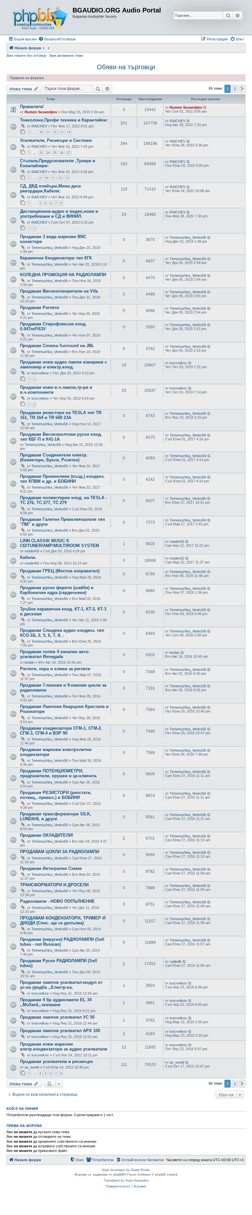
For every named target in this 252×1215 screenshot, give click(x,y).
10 (41, 132)
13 (61, 132)
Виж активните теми (66, 55)
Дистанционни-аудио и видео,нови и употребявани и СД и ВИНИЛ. (59, 214)
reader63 (32, 551)
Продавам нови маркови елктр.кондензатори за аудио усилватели (63, 1046)
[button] (242, 89)
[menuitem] (56, 39)
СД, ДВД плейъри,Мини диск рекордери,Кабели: (50, 188)
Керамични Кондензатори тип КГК (56, 257)
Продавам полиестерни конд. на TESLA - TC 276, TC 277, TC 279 (63, 500)
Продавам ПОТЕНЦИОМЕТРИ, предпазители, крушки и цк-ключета (58, 773)
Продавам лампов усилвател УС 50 (57, 1017)
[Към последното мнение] (205, 107)
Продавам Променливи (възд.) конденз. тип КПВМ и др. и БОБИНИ (62, 479)
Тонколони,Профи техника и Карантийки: (64, 120)
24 (48, 152)
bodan (29, 662)
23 (41, 152)
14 (68, 132)
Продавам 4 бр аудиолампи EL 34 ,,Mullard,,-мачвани (56, 1002)
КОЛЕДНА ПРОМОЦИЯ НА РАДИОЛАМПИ (63, 274)
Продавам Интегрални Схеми (51, 868)
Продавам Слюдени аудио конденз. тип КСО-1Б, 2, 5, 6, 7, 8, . (62, 633)
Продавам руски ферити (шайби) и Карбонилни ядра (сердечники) (57, 590)
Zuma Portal (140, 1170)
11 (48, 132)
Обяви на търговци (126, 67)
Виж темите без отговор (26, 55)
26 (61, 152)
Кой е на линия (22, 1109)
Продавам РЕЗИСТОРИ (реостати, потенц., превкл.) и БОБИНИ (56, 795)
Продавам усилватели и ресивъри (56, 1061)
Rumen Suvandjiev (41, 112)
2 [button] (235, 89)
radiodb (175, 961)
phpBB (118, 1174)
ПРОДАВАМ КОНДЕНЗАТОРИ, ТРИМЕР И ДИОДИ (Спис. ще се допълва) (62, 920)
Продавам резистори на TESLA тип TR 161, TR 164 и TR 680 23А (60, 415)
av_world (32, 1067)
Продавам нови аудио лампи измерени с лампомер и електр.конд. (63, 364)
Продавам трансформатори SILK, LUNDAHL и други (55, 816)
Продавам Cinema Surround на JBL (57, 345)
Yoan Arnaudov (137, 1180)
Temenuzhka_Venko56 (50, 248)
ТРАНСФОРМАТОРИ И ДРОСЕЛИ (54, 884)
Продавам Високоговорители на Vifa (59, 291)
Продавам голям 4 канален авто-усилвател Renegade (55, 654)
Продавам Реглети (39, 307)
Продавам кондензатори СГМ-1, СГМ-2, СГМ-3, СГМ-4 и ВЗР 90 (61, 731)
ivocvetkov (40, 373)
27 (68, 152)
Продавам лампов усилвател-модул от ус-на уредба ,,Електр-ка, (61, 985)
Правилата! (32, 106)
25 (54, 152)
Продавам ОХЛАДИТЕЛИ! (46, 835)
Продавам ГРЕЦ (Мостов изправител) (59, 570)
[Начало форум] (40, 17)
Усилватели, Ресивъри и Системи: (56, 140)
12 (54, 132)
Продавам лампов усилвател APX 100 (60, 1030)
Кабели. (28, 557)
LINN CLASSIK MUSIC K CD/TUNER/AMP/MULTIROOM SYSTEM (59, 543)
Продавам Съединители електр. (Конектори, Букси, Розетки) (54, 457)
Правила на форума (27, 78)
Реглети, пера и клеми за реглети (55, 668)
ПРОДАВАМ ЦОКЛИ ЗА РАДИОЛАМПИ (59, 851)
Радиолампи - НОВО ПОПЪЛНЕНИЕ (57, 901)
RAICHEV (39, 126)
